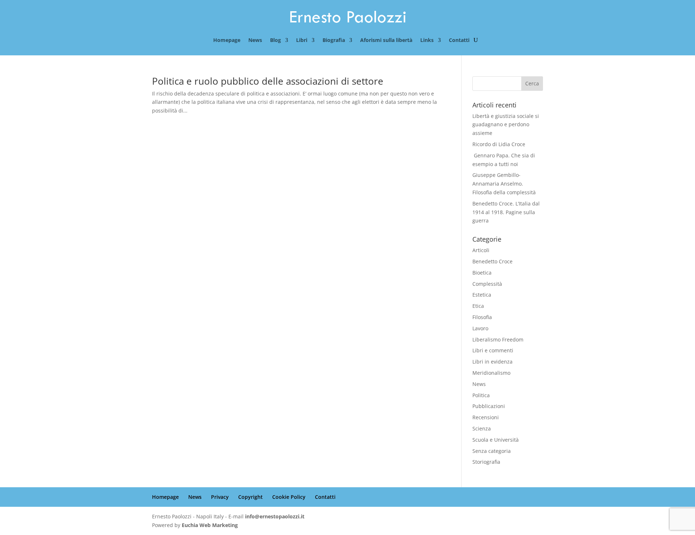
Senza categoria (491, 450)
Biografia (334, 40)
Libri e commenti (492, 350)
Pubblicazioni (488, 406)
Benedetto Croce (492, 261)
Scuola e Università (495, 439)
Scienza (481, 428)
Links (427, 40)
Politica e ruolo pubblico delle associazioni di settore (267, 81)
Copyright (250, 496)
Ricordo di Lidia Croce (498, 144)
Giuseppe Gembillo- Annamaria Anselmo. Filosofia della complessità (504, 183)
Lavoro (480, 328)
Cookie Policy (289, 496)
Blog (275, 40)
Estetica (481, 294)
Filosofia (482, 317)
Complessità (487, 283)
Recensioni (485, 417)
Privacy (220, 496)
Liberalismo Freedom (497, 339)
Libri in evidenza (492, 361)
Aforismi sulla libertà (386, 40)
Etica (478, 305)
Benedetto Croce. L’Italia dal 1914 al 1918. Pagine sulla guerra (506, 212)
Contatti (459, 40)
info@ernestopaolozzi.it (274, 516)
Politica (481, 395)
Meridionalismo (491, 372)
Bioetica (482, 272)
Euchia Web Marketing (210, 525)
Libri (301, 40)
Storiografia (486, 461)
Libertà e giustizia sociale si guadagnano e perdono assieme (505, 124)
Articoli (480, 250)
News (255, 40)
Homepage (226, 40)
